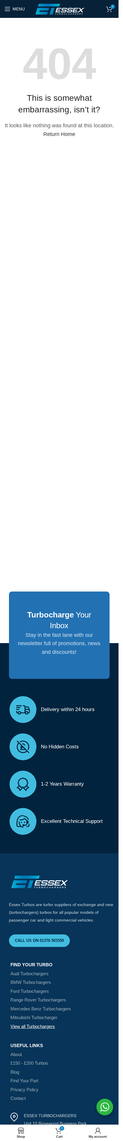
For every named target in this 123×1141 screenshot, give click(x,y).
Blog (14, 1072)
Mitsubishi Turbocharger (33, 1017)
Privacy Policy (24, 1089)
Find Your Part (24, 1080)
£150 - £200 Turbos (29, 1063)
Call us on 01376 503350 (39, 940)
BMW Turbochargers (30, 982)
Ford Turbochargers (29, 991)
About (16, 1054)
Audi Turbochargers (29, 973)
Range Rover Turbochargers (38, 999)
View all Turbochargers (32, 1026)
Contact (18, 1098)
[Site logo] (59, 9)
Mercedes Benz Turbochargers (40, 1008)
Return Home (59, 134)
